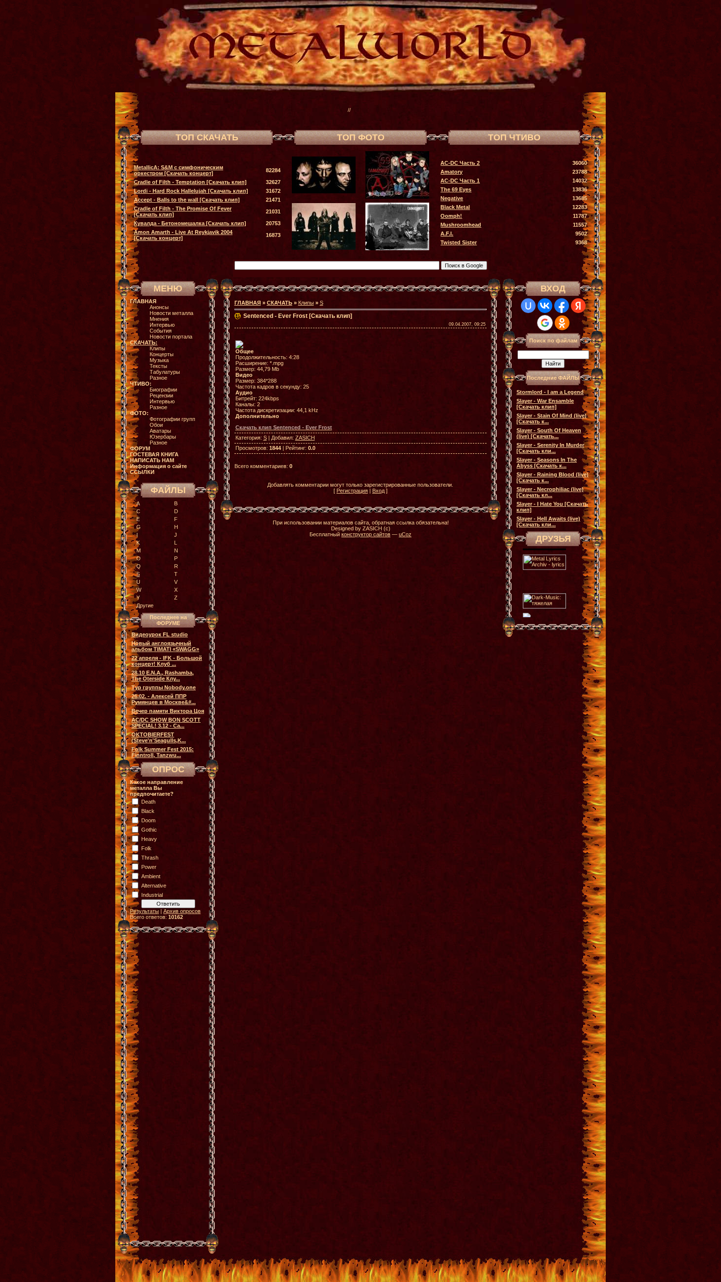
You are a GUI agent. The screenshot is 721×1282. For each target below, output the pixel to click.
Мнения (159, 319)
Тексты (158, 366)
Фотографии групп (172, 419)
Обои (156, 425)
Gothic (149, 830)
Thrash (149, 858)
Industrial (152, 895)
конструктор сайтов (365, 534)
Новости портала (171, 337)
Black (147, 811)
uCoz (405, 534)
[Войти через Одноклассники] (562, 322)
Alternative (153, 886)
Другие (145, 605)
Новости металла (171, 313)
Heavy (149, 839)
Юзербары (163, 437)
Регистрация (352, 491)
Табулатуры (165, 372)
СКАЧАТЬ (279, 303)
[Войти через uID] (528, 305)
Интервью (162, 325)
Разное (158, 378)
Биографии (163, 389)
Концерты (162, 354)
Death (148, 802)
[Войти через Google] (545, 323)
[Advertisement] (465, 110)
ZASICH (305, 438)
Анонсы (159, 307)
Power (148, 867)
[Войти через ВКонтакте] (545, 305)
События (161, 331)
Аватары (160, 431)
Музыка (159, 360)
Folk (146, 848)
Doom (148, 820)
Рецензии (161, 395)
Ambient (150, 876)
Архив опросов (182, 911)
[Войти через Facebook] (561, 305)
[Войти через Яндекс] (578, 305)
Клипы (157, 348)
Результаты (144, 911)
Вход (378, 491)
